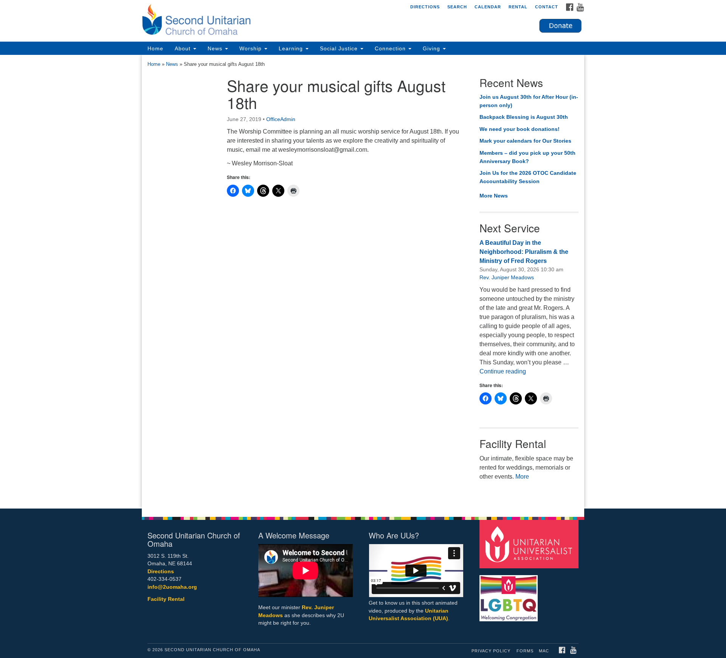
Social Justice (340, 48)
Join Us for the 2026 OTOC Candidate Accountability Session (527, 177)
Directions (425, 7)
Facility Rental (166, 599)
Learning (292, 48)
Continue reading (502, 371)
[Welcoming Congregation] (509, 594)
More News (493, 196)
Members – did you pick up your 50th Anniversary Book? (527, 157)
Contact (546, 7)
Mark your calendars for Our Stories (525, 141)
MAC (544, 651)
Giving (432, 48)
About (183, 48)
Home (155, 48)
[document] (363, 282)
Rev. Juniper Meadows (506, 277)
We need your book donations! (519, 129)
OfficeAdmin (280, 119)
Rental (518, 7)
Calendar (488, 7)
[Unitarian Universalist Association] (530, 543)
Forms (525, 651)
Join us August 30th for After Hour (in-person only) (528, 101)
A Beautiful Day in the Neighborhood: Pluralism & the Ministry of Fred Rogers (523, 252)
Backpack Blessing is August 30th (523, 117)
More (522, 476)
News (216, 48)
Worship (251, 48)
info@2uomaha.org (172, 587)
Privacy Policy (491, 651)
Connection (391, 48)
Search (457, 7)
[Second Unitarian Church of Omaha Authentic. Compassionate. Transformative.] (271, 21)
